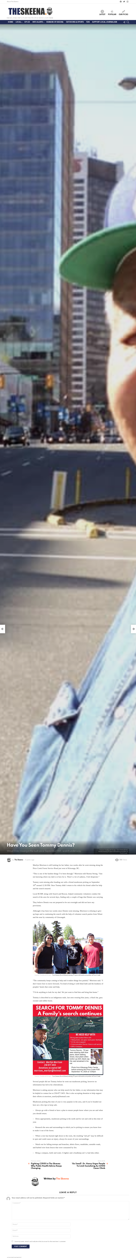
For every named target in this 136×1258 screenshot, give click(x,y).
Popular (112, 14)
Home (10, 22)
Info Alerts (37, 22)
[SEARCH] (128, 22)
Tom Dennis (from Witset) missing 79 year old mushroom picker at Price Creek (76, 975)
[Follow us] (124, 22)
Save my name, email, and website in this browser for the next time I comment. (40, 1241)
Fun (88, 22)
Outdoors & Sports (75, 22)
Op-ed (27, 22)
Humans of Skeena (54, 22)
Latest (102, 14)
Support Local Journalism (104, 22)
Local (18, 22)
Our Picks (123, 14)
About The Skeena (12, 1)
